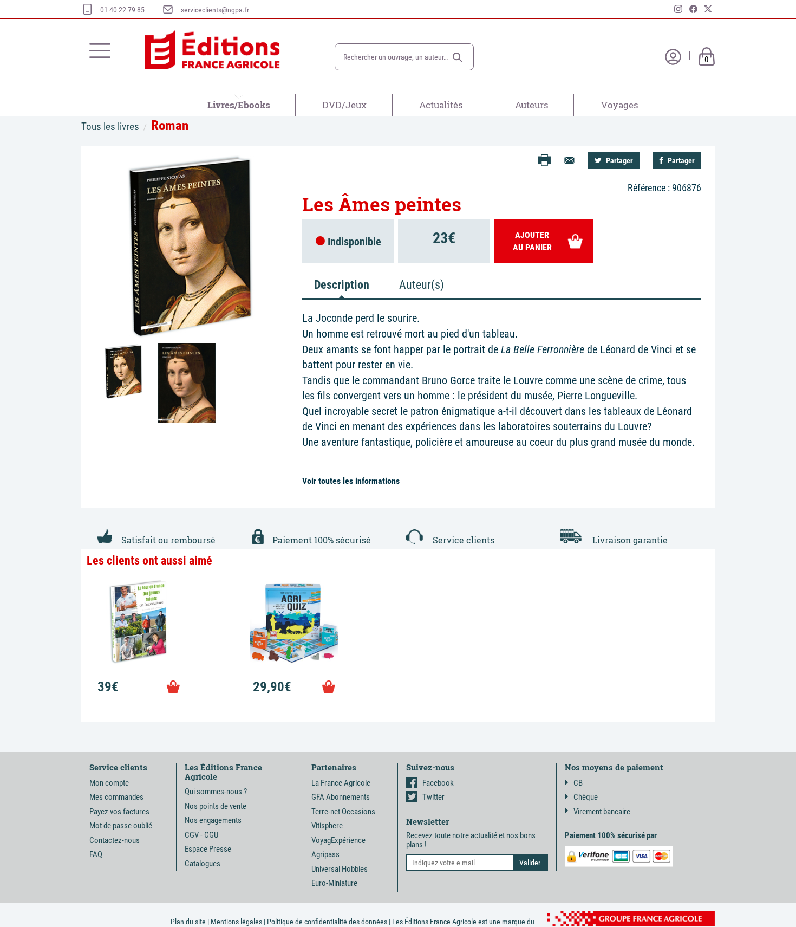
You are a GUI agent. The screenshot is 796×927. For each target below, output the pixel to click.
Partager (618, 160)
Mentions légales (236, 921)
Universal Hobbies (339, 869)
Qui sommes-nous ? (216, 791)
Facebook (438, 783)
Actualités (441, 105)
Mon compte (109, 783)
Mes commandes (116, 797)
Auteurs (532, 105)
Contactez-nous (114, 840)
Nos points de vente (215, 806)
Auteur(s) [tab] (421, 284)
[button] (457, 57)
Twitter (433, 797)
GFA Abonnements (340, 797)
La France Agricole (340, 783)
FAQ (95, 854)
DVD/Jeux (344, 105)
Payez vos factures (119, 811)
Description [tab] (341, 284)
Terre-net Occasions (343, 811)
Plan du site (188, 921)
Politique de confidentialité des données (327, 921)
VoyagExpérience (338, 840)
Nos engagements (213, 820)
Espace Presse (208, 849)
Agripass (325, 854)
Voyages (619, 105)
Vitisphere (327, 826)
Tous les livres (110, 126)
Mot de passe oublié (120, 826)
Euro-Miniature (334, 883)
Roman (169, 125)
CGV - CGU (201, 835)
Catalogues (202, 863)
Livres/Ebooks (238, 105)
